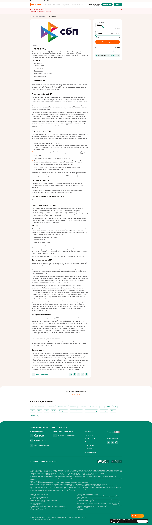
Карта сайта (88, 449)
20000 (46, 411)
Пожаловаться (76, 4)
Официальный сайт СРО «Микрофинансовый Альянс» (44, 500)
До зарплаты (72, 406)
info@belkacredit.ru (40, 440)
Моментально (93, 406)
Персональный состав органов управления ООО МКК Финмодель (47, 506)
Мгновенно (83, 406)
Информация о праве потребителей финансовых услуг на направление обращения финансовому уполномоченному (61, 482)
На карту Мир (63, 411)
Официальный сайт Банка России (39, 494)
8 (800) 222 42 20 (95, 4)
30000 (54, 411)
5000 (114, 406)
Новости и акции (90, 438)
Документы (80, 509)
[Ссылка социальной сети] (108, 442)
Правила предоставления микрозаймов (87, 494)
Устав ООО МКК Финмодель (37, 505)
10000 (32, 411)
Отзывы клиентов (90, 452)
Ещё (82, 4)
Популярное (65, 4)
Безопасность (38, 71)
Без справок (51, 406)
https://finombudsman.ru (36, 481)
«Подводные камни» (40, 76)
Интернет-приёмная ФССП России (39, 502)
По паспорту (104, 411)
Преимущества (38, 68)
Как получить (48, 4)
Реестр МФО (33, 496)
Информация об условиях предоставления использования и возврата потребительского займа (48, 508)
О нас (87, 442)
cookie (123, 519)
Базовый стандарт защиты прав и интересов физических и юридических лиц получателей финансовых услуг (97, 499)
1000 (102, 406)
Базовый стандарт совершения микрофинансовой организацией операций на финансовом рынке (98, 496)
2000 (108, 406)
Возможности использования (43, 73)
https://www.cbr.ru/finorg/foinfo (38, 499)
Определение (38, 63)
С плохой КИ (34, 415)
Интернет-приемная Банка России (39, 497)
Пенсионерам (62, 406)
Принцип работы (39, 66)
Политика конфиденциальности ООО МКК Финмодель (91, 506)
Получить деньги (108, 42)
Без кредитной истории (37, 406)
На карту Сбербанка (76, 411)
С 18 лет (113, 411)
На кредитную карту (91, 411)
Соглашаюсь (142, 521)
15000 (39, 411)
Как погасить (57, 4)
